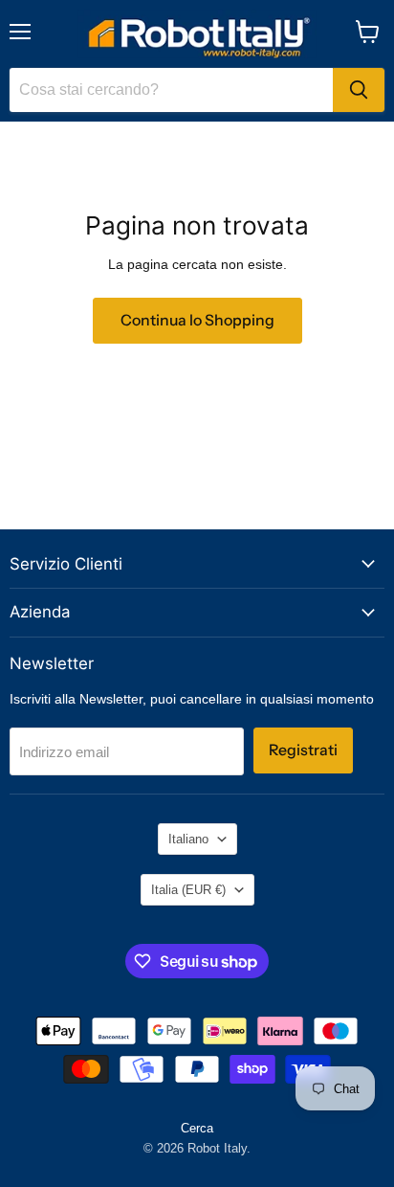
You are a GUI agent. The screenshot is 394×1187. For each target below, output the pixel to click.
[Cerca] (358, 90)
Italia (188, 890)
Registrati (303, 750)
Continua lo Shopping (197, 320)
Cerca (197, 1128)
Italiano (188, 839)
